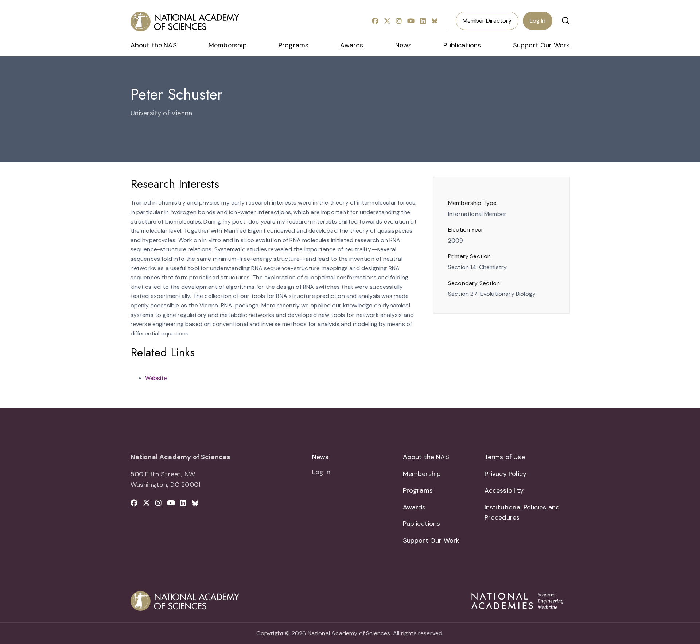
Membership (228, 45)
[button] (565, 20)
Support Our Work (541, 45)
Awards (351, 45)
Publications (462, 45)
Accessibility (504, 490)
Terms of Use (505, 457)
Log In (537, 20)
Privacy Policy (506, 473)
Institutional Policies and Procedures (522, 512)
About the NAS (154, 45)
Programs (293, 45)
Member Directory (487, 20)
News (403, 45)
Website (156, 378)
